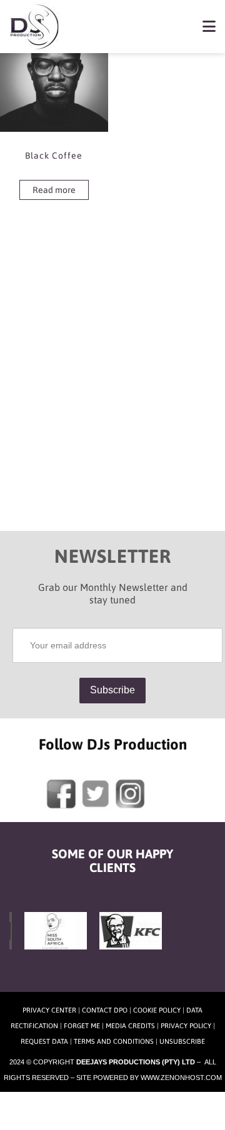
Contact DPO (105, 1010)
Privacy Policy (186, 1025)
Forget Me (82, 1025)
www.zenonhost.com (181, 1077)
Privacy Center (49, 1010)
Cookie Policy (157, 1010)
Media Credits (130, 1025)
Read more (54, 190)
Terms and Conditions (114, 1041)
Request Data (44, 1041)
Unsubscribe (182, 1041)
